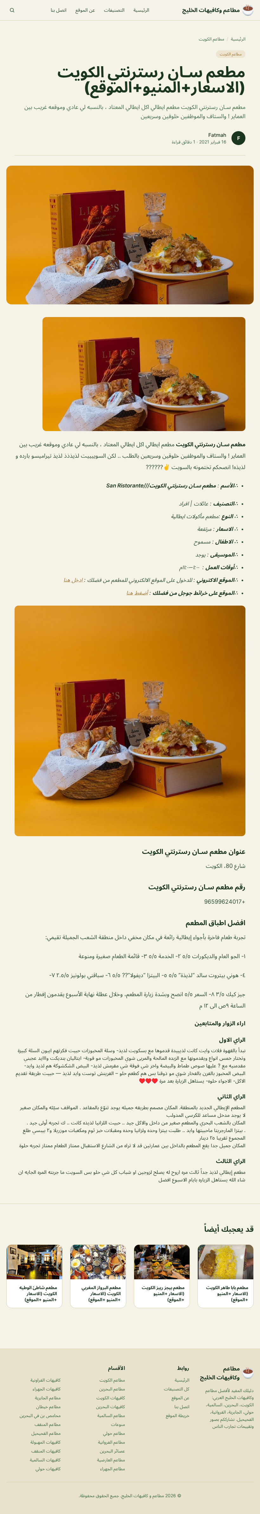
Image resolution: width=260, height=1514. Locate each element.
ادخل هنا (73, 580)
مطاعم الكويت (211, 38)
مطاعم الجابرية (48, 1397)
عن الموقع (85, 10)
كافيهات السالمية (45, 1459)
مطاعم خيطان (48, 1406)
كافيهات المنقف (46, 1451)
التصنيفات (114, 10)
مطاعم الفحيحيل (46, 1433)
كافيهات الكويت (110, 1397)
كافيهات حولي (48, 1468)
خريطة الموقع (177, 1415)
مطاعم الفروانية (111, 1442)
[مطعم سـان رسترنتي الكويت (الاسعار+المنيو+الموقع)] (130, 374)
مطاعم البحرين (112, 1388)
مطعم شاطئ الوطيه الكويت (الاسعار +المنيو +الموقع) (38, 1293)
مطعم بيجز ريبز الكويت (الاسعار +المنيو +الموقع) (163, 1293)
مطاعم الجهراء (112, 1468)
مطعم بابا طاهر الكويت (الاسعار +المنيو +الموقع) (227, 1293)
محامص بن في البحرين (40, 1415)
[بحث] (12, 10)
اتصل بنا (59, 10)
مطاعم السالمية (111, 1415)
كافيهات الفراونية (45, 1380)
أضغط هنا (137, 593)
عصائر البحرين (112, 1451)
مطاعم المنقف (48, 1424)
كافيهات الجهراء (47, 1388)
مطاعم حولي (114, 1433)
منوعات (118, 1424)
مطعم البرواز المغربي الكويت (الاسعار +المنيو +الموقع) (101, 1293)
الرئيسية (141, 10)
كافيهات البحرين (110, 1406)
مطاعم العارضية (111, 1459)
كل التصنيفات (176, 1388)
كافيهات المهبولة (45, 1442)
